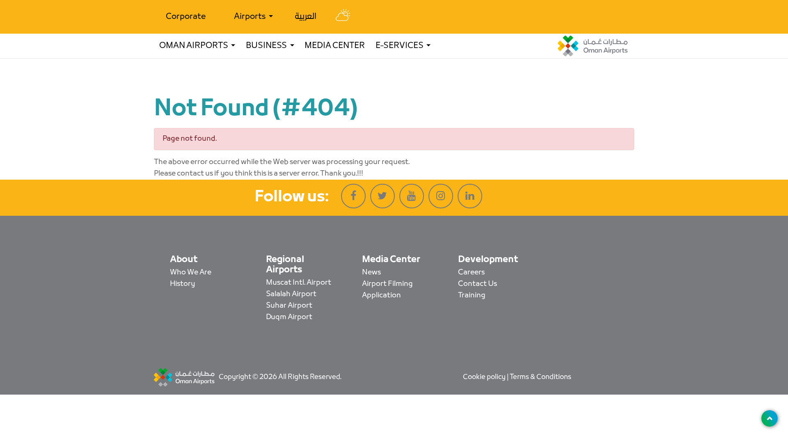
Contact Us (477, 284)
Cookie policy (485, 377)
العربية (305, 16)
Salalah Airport (291, 294)
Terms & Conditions (540, 377)
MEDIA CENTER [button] (335, 46)
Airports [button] (250, 16)
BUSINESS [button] (267, 46)
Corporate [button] (186, 16)
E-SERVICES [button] (400, 46)
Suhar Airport (289, 306)
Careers (471, 272)
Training (472, 295)
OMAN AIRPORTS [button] (194, 46)
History (182, 284)
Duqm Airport (289, 317)
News (371, 272)
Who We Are (190, 272)
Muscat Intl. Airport (298, 283)
